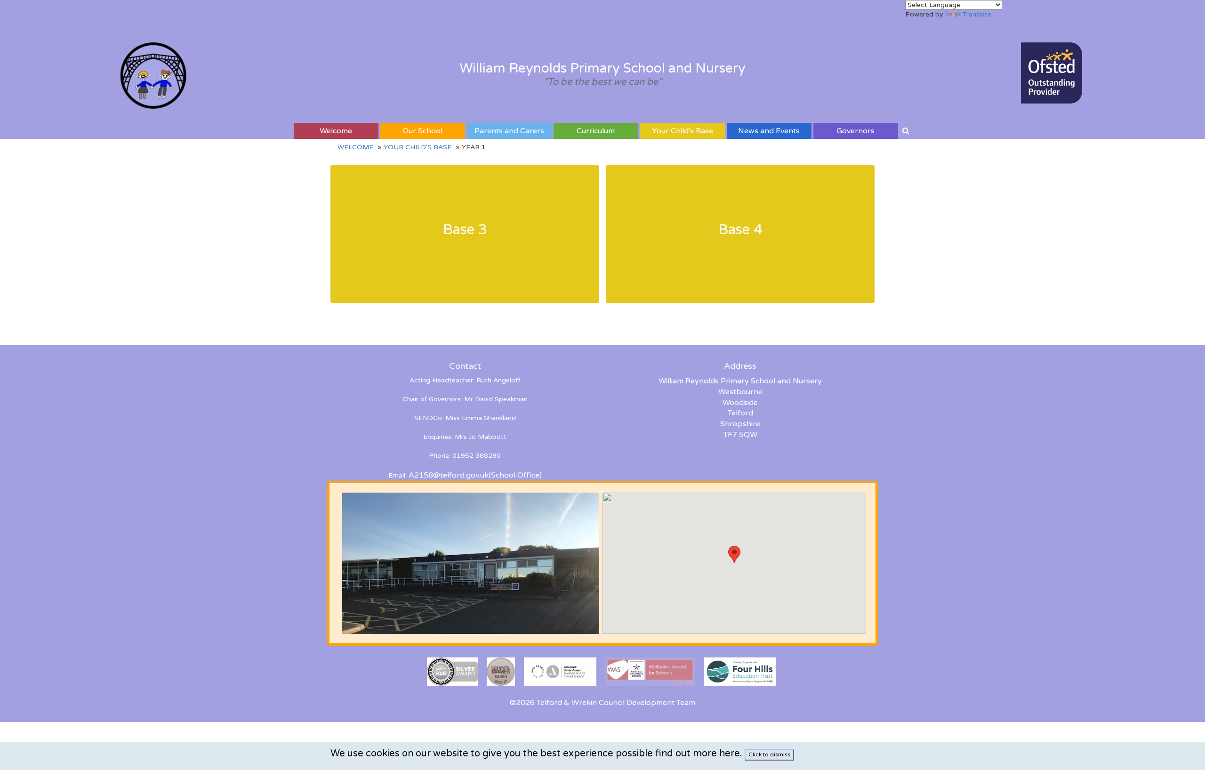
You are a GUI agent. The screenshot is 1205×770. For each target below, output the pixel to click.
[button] (734, 554)
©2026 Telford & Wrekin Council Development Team (602, 702)
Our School (422, 131)
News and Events (769, 131)
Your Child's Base (682, 131)
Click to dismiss (769, 754)
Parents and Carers (509, 131)
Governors (855, 131)
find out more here (697, 753)
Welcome (336, 131)
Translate (977, 14)
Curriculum (596, 131)
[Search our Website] (906, 131)
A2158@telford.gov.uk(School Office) (475, 475)
